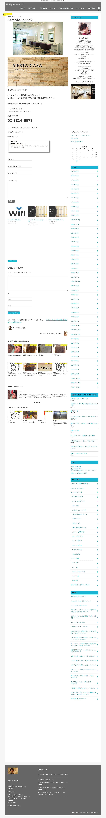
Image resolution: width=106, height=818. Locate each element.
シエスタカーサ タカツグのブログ (81, 135)
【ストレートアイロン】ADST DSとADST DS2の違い (84, 424)
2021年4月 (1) (75, 184)
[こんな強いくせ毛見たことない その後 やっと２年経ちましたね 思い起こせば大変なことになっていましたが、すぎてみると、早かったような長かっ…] (37, 211)
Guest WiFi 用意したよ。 (15, 220)
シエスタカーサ (12, 260)
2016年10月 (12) (75, 387)
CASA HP (22, 8)
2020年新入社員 (78, 698)
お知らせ (75, 505)
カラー (75, 567)
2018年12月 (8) (75, 272)
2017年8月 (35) (75, 343)
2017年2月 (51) (75, 369)
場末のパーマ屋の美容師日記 (79, 473)
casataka (21, 392)
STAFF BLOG (91, 8)
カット (75, 563)
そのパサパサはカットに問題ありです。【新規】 (83, 617)
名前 (11, 159)
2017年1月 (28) (75, 374)
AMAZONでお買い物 (80, 514)
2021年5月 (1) (75, 180)
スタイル (53, 8)
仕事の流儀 (76, 554)
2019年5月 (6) (75, 250)
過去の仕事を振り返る (80, 527)
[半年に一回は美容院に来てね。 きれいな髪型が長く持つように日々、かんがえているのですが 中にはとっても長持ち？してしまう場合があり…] (58, 211)
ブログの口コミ (77, 549)
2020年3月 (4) (75, 206)
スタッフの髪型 (77, 541)
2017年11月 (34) (75, 330)
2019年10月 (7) (75, 228)
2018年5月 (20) (75, 303)
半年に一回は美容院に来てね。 (57, 220)
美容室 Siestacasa (76, 466)
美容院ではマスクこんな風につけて (81, 682)
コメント (12, 180)
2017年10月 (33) (75, 334)
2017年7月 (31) (75, 347)
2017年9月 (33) (75, 338)
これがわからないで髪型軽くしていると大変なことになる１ (83, 638)
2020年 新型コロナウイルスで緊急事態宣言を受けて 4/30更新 (83, 693)
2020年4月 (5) (75, 202)
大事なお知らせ (75, 430)
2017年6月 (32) (75, 352)
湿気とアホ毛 (74, 411)
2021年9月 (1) (75, 171)
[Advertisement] (38, 241)
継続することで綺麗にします (80, 585)
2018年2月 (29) (75, 316)
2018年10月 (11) (75, 281)
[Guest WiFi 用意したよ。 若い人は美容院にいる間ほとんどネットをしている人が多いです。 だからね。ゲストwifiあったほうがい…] (17, 211)
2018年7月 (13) (75, 294)
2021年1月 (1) (75, 198)
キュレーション (80, 8)
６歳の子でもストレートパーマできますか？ (83, 441)
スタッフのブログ (77, 536)
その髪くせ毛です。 (79, 626)
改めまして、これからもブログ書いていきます (83, 670)
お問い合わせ (74, 138)
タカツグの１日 (77, 545)
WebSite (38, 402)
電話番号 (12, 173)
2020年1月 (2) (75, 215)
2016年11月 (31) (75, 382)
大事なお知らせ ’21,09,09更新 (79, 398)
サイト (9, 306)
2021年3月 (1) (75, 189)
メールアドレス (14, 166)
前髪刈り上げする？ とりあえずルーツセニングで (83, 650)
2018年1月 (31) (75, 321)
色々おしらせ (78, 622)
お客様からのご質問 (78, 501)
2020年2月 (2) (75, 211)
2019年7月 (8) (75, 242)
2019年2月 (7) (75, 264)
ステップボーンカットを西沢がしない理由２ (83, 435)
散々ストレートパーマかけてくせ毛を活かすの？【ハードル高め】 (83, 644)
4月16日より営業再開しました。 (83, 688)
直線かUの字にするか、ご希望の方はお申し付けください (84, 447)
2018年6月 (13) (75, 299)
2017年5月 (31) (75, 356)
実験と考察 (77, 519)
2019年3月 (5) (75, 259)
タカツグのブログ (84, 812)
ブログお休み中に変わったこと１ (83, 665)
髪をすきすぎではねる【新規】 (79, 453)
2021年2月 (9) (75, 193)
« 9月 (76, 161)
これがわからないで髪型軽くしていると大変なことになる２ (84, 417)
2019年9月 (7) (75, 233)
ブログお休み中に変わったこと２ (83, 660)
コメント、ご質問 (78, 532)
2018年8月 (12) (75, 290)
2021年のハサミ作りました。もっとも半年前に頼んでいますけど (83, 610)
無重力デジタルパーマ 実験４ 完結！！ (82, 676)
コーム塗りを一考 (79, 605)
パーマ (75, 580)
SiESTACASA (43, 8)
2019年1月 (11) (75, 268)
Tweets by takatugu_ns (77, 141)
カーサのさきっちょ (76, 468)
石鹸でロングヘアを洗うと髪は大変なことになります (84, 404)
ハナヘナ (75, 576)
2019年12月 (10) (75, 220)
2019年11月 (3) (75, 224)
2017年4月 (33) (75, 360)
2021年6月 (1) (75, 175)
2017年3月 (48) (75, 365)
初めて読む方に (32, 8)
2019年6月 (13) (75, 246)
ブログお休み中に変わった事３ (83, 656)
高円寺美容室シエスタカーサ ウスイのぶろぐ (84, 470)
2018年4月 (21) (75, 308)
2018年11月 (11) (75, 277)
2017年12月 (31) (75, 325)
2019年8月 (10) (75, 237)
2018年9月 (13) (75, 286)
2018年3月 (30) (75, 312)
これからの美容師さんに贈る (66, 8)
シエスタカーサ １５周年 (81, 601)
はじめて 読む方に (77, 488)
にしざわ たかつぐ (79, 510)
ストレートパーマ (78, 571)
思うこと (76, 523)
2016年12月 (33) (75, 378)
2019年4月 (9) (75, 255)
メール (9, 299)
